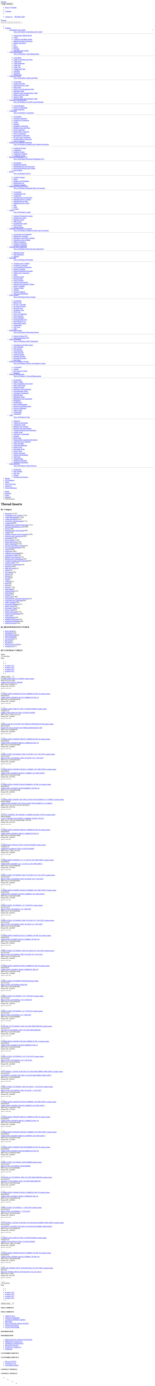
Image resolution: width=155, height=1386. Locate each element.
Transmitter (17, 414)
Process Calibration (19, 408)
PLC (15, 45)
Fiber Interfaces (18, 254)
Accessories (17, 58)
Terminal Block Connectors (22, 139)
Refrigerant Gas (18, 183)
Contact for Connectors (21, 120)
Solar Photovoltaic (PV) (21, 338)
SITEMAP (8, 1349)
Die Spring (8, 572)
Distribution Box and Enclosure (24, 166)
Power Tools (17, 451)
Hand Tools (17, 438)
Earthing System (18, 152)
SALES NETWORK (12, 1327)
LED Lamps (17, 225)
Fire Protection (18, 347)
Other (15, 275)
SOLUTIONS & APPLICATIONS (17, 1323)
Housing (16, 124)
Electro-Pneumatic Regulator (23, 271)
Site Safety (17, 360)
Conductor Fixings (19, 148)
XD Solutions (9, 480)
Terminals (16, 73)
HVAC (11, 172)
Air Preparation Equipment (22, 267)
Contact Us (9, 17)
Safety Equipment (15, 339)
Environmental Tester (20, 391)
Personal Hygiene (19, 356)
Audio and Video (19, 83)
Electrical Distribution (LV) (18, 157)
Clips (7, 570)
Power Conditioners (20, 314)
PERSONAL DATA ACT (14, 1341)
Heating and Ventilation (21, 181)
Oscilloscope (17, 402)
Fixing (7, 574)
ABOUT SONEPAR (12, 1318)
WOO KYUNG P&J (12, 644)
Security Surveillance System (19, 361)
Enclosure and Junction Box (22, 197)
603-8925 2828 (19, 17)
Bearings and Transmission (22, 428)
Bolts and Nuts (10, 568)
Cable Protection (19, 63)
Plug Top (16, 473)
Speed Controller (19, 286)
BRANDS (8, 1322)
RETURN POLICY (12, 1345)
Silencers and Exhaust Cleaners (23, 284)
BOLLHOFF (9, 631)
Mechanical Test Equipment (22, 399)
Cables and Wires (15, 76)
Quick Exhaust (18, 280)
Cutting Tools (18, 432)
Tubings (16, 290)
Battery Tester (18, 382)
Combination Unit (19, 194)
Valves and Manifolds (20, 294)
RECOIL (8, 641)
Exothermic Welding (20, 154)
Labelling (16, 71)
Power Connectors (19, 133)
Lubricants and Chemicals (22, 442)
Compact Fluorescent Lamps (23, 216)
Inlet (14, 205)
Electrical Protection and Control (24, 168)
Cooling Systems (19, 177)
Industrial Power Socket (21, 203)
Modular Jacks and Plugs (21, 128)
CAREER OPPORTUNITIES (15, 1320)
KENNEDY (9, 633)
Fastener (16, 436)
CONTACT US (10, 1363)
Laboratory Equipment (21, 393)
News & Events (10, 484)
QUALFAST (9, 639)
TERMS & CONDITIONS (14, 1343)
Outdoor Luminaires (20, 244)
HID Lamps (17, 221)
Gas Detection (18, 351)
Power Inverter (18, 316)
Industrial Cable (18, 91)
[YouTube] (15, 1382)
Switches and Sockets (20, 477)
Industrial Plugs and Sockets (18, 186)
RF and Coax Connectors (21, 137)
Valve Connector (19, 141)
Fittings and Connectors (21, 273)
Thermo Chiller (18, 288)
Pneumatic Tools (19, 449)
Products (8, 28)
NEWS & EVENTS (12, 1325)
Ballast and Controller (20, 236)
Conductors (17, 150)
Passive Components (20, 108)
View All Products (19, 32)
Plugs (15, 207)
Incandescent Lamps (20, 223)
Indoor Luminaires (19, 242)
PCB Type (17, 312)
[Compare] (4, 692)
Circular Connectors (20, 118)
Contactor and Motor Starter (22, 39)
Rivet (7, 585)
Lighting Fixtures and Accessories (20, 229)
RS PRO (8, 642)
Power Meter (17, 170)
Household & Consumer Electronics (25, 440)
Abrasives (16, 421)
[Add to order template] (2, 692)
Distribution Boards (20, 164)
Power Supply (14, 295)
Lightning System (19, 156)
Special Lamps (18, 227)
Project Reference (11, 488)
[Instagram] (19, 1384)
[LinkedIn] (10, 1380)
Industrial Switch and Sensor (23, 41)
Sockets (16, 209)
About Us (8, 486)
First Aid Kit (17, 349)
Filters (15, 179)
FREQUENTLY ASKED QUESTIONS (18, 1340)
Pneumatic (12, 258)
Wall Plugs (8, 593)
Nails (7, 580)
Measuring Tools (19, 397)
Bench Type (17, 302)
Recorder (16, 373)
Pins (6, 583)
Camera (16, 369)
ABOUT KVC (10, 1316)
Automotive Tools (19, 425)
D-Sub (15, 122)
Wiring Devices (14, 464)
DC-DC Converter (19, 304)
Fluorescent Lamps (19, 218)
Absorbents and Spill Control (23, 345)
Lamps (11, 210)
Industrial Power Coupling (22, 199)
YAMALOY (9, 646)
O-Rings (8, 581)
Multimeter (17, 401)
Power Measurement (20, 404)
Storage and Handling (20, 455)
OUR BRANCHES (11, 1365)
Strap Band (9, 589)
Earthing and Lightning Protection (20, 142)
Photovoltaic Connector (21, 132)
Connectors (13, 111)
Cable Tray (17, 67)
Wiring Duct (17, 75)
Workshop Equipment (20, 462)
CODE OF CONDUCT (13, 1347)
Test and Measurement (16, 374)
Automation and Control (17, 30)
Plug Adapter (17, 471)
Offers (7, 482)
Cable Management (15, 52)
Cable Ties (17, 65)
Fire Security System (20, 371)
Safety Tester (17, 410)
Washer (7, 595)
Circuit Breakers (18, 106)
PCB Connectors (19, 130)
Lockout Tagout (18, 354)
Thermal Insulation (19, 185)
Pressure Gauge (18, 277)
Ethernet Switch (18, 253)
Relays (15, 47)
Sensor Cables (18, 97)
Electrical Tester (18, 387)
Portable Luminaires (20, 246)
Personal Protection (19, 358)
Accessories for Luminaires (22, 234)
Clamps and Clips (19, 69)
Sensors (16, 475)
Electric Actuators (19, 269)
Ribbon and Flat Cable (21, 95)
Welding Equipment (20, 460)
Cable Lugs (17, 61)
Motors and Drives (19, 43)
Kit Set (7, 578)
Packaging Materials (20, 445)
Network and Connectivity (18, 247)
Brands (7, 478)
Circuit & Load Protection (18, 100)
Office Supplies (18, 443)
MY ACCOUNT (10, 1361)
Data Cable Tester (19, 385)
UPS (15, 329)
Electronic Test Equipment (22, 389)
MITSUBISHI (10, 637)
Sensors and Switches (20, 282)
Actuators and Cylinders (21, 263)
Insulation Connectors (20, 126)
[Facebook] (6, 1378)
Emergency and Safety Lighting (24, 238)
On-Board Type (18, 310)
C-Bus (15, 37)
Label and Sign (18, 352)
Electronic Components (21, 434)
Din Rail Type (18, 308)
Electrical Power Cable (21, 85)
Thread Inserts (10, 591)
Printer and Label (19, 453)
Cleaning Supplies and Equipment (24, 430)
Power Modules (18, 318)
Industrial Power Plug (20, 201)
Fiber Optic (17, 87)
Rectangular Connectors (21, 135)
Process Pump (18, 278)
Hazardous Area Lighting (21, 240)
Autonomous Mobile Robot (22, 35)
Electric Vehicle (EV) (20, 336)
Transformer (17, 325)
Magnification (18, 395)
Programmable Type (20, 320)
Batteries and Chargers (21, 426)
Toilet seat (16, 457)
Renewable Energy (19, 323)
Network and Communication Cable (25, 93)
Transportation (18, 459)
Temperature (17, 412)
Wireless (16, 256)
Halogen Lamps (18, 220)
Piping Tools (17, 447)
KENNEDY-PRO (11, 635)
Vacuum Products (19, 292)
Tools (11, 415)
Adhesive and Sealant (20, 423)
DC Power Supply (19, 306)
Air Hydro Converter (20, 265)
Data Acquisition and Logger (23, 384)
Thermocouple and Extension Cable (25, 99)
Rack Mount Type (19, 321)
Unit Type (16, 327)
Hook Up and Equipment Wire (23, 89)
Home (7, 491)
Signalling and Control (21, 51)
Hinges (7, 576)
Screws (7, 587)
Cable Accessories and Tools (23, 59)
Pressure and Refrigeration (22, 406)
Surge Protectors (18, 109)
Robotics (16, 49)
